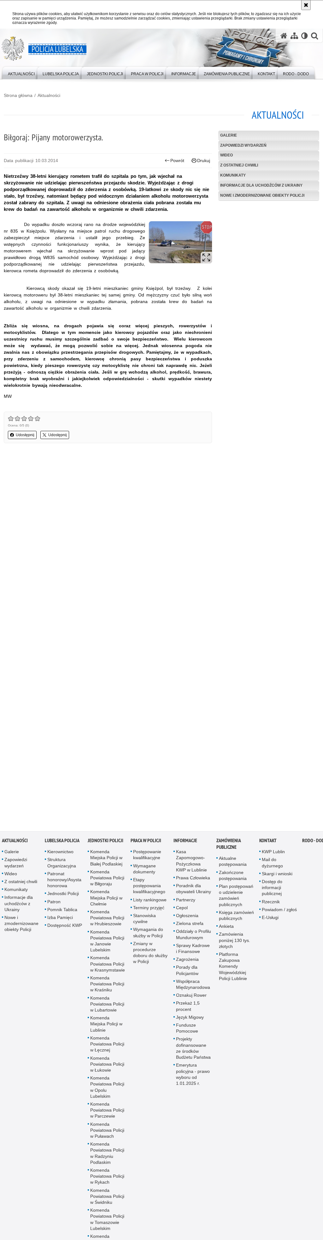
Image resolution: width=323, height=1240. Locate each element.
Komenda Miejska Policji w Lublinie (106, 1025)
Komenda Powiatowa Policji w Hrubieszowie (107, 919)
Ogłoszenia (187, 917)
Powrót (177, 160)
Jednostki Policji (63, 895)
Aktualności (49, 95)
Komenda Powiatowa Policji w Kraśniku (107, 985)
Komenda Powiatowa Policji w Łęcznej (107, 1045)
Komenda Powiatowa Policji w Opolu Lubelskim (107, 1089)
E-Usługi (270, 919)
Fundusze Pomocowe (187, 1029)
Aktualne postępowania (233, 863)
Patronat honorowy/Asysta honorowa (64, 881)
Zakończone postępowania (233, 876)
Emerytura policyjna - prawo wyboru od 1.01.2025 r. (193, 1076)
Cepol (182, 909)
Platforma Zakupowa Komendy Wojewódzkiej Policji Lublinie (233, 968)
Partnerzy (185, 901)
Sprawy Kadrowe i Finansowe (193, 950)
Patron (54, 903)
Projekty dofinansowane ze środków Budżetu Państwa (193, 1050)
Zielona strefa (189, 925)
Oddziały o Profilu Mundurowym (193, 936)
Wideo (226, 155)
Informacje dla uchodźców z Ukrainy (261, 185)
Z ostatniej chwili (239, 165)
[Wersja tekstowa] (304, 36)
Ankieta (226, 928)
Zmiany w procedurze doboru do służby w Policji (150, 954)
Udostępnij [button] (25, 435)
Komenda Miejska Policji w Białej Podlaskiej (106, 859)
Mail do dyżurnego (272, 864)
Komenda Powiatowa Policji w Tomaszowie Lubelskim (107, 1221)
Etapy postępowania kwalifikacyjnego (149, 887)
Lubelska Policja (62, 842)
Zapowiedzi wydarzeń (243, 145)
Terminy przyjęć (148, 909)
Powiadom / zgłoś (279, 911)
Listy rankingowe (150, 901)
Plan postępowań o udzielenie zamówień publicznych (236, 897)
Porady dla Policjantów (187, 972)
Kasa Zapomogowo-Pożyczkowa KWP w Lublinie (191, 862)
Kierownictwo (60, 853)
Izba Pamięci (60, 919)
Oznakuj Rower (191, 997)
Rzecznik (271, 903)
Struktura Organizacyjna (61, 864)
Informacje (185, 842)
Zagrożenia (187, 961)
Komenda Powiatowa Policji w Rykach (107, 1178)
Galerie (228, 135)
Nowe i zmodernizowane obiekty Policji (262, 195)
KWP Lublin (273, 853)
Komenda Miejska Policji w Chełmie (106, 899)
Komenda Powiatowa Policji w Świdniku (107, 1197)
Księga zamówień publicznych (236, 917)
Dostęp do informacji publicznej (272, 889)
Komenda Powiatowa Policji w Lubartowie (107, 1005)
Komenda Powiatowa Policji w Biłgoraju (107, 879)
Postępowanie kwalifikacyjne (147, 856)
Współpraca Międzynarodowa (193, 986)
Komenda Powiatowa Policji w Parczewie (107, 1111)
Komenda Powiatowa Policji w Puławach (107, 1131)
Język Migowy (190, 1019)
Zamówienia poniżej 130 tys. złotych (234, 941)
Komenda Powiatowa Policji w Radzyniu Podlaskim (107, 1155)
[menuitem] (21, 72)
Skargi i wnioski (277, 875)
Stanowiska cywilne (144, 920)
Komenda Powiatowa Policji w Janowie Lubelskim (107, 942)
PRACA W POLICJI (146, 842)
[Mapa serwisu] (294, 36)
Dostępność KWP (64, 927)
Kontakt (268, 842)
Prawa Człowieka (193, 879)
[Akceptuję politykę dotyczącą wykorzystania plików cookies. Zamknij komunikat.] (306, 5)
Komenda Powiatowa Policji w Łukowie (107, 1065)
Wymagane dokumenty (144, 870)
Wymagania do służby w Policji (148, 934)
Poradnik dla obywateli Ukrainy (193, 890)
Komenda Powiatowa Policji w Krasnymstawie (107, 965)
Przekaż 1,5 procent (188, 1007)
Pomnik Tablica (62, 911)
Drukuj (203, 160)
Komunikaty (233, 175)
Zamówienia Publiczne (228, 845)
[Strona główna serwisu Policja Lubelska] (283, 36)
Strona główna (18, 95)
